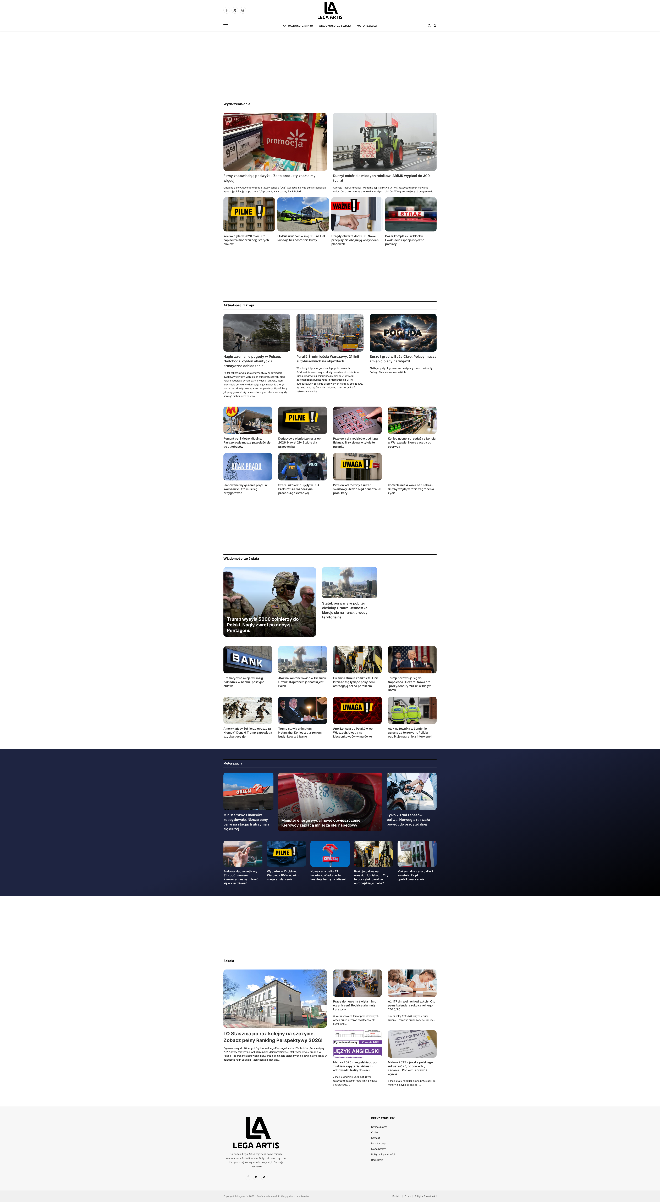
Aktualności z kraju (298, 25)
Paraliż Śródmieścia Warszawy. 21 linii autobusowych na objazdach (327, 358)
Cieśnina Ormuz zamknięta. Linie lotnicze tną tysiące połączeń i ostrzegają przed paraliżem (356, 682)
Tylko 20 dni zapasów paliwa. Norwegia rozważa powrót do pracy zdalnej (408, 819)
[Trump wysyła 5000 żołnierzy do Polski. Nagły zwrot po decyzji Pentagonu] (269, 602)
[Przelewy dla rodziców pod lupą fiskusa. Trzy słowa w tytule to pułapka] (357, 420)
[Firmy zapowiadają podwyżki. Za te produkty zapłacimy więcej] (275, 142)
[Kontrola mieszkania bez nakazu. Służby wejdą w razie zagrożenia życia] (412, 466)
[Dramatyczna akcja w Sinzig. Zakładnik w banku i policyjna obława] (247, 659)
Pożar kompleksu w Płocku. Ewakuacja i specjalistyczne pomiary (404, 240)
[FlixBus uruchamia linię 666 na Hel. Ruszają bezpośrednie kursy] (303, 214)
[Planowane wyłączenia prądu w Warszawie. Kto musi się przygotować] (247, 466)
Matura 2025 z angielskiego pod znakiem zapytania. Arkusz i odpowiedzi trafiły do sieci (355, 1066)
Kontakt (375, 1137)
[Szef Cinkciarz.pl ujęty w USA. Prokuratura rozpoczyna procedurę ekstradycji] (302, 466)
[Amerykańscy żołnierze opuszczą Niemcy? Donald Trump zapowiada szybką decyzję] (247, 710)
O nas (407, 1196)
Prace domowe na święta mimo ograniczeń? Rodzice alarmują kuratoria (354, 1005)
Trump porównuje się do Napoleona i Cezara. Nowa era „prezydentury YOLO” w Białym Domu (409, 684)
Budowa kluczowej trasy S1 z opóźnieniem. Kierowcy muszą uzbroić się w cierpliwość (240, 877)
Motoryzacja (367, 25)
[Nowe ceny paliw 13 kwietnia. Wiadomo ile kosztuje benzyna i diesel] (329, 854)
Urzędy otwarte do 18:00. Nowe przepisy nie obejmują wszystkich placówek (354, 240)
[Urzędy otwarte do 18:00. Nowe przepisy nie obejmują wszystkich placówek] (357, 214)
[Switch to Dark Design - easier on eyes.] (429, 25)
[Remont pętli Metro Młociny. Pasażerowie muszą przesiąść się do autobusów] (247, 420)
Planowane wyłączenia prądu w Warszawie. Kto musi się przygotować (245, 489)
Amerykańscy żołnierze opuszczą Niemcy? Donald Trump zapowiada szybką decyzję (247, 732)
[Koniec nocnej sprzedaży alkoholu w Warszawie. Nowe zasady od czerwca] (412, 420)
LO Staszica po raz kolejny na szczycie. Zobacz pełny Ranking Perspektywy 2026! (273, 1037)
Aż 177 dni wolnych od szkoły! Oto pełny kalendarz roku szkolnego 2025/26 (411, 1005)
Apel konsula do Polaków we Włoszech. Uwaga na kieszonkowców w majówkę (353, 732)
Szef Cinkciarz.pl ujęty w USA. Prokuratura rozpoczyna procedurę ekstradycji (299, 489)
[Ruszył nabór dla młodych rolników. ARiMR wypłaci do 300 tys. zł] (385, 142)
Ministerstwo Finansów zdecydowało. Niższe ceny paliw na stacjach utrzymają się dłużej (246, 822)
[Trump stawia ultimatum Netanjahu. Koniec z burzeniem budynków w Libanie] (302, 710)
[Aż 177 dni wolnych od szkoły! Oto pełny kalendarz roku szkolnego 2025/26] (412, 983)
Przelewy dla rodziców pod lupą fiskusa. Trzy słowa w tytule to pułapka (355, 442)
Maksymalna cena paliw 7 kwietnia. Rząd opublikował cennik (415, 875)
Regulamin (377, 1159)
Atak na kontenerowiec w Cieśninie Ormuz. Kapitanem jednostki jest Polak (302, 682)
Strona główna (379, 1126)
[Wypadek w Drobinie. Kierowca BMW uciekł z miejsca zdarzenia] (286, 854)
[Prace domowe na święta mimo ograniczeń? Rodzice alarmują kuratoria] (357, 983)
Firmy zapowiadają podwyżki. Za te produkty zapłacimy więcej (269, 178)
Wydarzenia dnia (236, 104)
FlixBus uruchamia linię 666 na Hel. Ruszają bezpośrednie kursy (301, 238)
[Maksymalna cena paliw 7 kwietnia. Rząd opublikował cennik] (417, 854)
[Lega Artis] (330, 10)
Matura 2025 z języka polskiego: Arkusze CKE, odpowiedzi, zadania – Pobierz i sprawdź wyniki (411, 1068)
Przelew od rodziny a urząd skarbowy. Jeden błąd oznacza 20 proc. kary (357, 489)
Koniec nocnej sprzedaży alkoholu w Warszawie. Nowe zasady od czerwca (412, 442)
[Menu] (225, 26)
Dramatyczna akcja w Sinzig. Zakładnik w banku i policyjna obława (243, 682)
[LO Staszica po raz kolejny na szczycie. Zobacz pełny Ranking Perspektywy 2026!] (275, 999)
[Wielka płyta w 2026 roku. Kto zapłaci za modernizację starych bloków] (249, 214)
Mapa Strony (378, 1148)
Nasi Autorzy (378, 1143)
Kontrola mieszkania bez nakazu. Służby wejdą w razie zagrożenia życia (411, 489)
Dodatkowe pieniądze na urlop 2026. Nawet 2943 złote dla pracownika (299, 442)
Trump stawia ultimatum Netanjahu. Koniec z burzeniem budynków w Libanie (300, 732)
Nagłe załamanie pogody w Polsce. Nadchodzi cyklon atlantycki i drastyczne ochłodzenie (252, 361)
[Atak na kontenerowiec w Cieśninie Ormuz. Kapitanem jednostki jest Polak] (302, 659)
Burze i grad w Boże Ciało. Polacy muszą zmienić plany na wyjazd (403, 358)
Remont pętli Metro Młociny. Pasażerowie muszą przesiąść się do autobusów (247, 442)
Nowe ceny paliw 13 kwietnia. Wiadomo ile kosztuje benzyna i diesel (327, 875)
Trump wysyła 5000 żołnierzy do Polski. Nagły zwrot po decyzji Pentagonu (263, 624)
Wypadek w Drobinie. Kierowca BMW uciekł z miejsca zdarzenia (283, 875)
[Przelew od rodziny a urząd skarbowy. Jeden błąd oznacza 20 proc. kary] (357, 466)
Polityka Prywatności (383, 1154)
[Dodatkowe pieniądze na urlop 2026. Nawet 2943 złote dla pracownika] (302, 420)
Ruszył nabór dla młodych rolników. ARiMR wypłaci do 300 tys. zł (381, 178)
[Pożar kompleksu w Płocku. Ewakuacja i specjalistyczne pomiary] (411, 214)
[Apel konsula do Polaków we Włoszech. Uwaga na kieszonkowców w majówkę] (357, 710)
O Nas (374, 1132)
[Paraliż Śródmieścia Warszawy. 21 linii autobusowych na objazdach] (329, 333)
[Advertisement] (330, 65)
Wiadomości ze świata (335, 25)
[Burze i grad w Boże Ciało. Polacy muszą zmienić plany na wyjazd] (403, 333)
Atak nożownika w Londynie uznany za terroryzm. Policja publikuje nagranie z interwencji (410, 732)
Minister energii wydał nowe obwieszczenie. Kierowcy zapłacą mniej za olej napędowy (321, 822)
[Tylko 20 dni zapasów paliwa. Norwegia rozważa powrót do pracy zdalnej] (412, 791)
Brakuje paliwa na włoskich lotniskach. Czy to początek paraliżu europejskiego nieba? (371, 877)
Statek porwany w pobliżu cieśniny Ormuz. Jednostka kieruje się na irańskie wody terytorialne (345, 610)
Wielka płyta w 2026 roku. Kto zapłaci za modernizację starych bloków (246, 240)
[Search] (435, 26)
